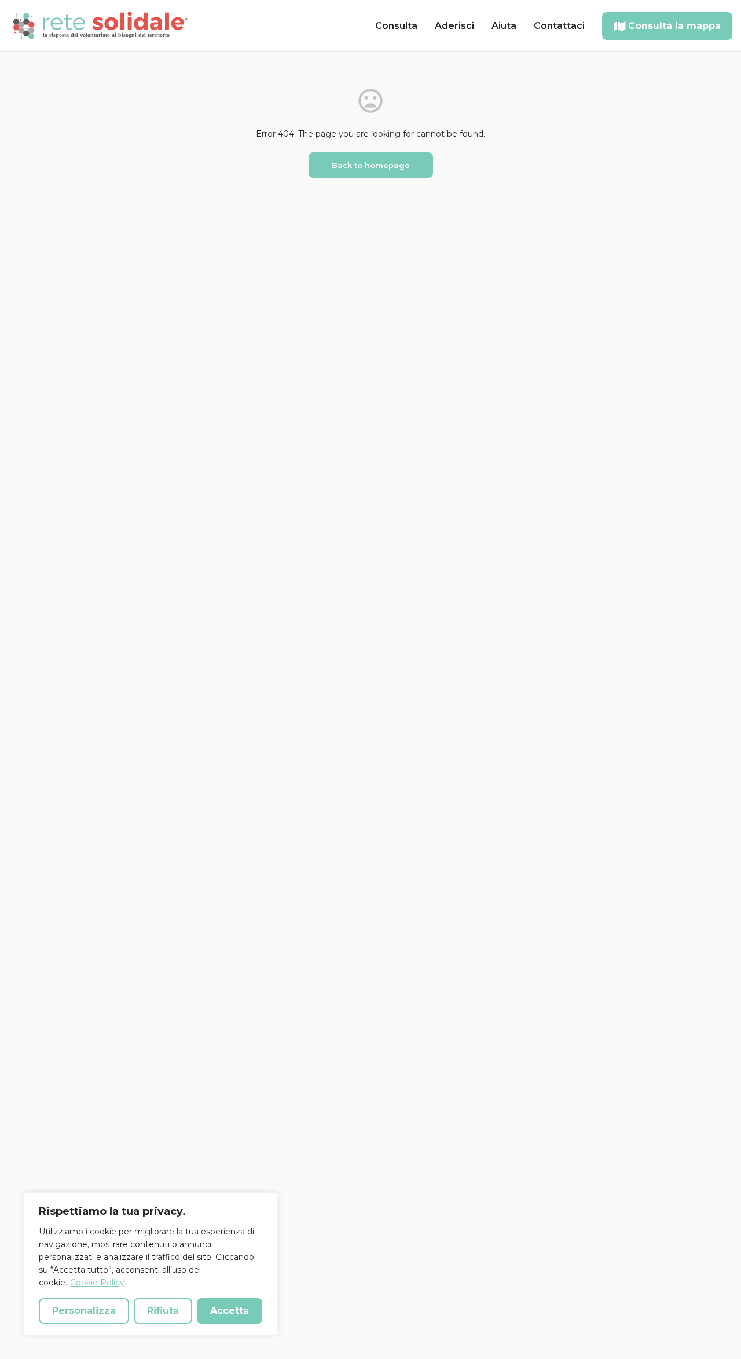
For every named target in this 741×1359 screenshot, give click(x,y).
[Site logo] (101, 25)
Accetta (229, 1310)
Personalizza (84, 1310)
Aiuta (503, 25)
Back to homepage (371, 165)
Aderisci (454, 25)
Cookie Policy (97, 1282)
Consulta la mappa (674, 25)
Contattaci (559, 25)
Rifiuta (163, 1310)
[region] (150, 1264)
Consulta (396, 25)
